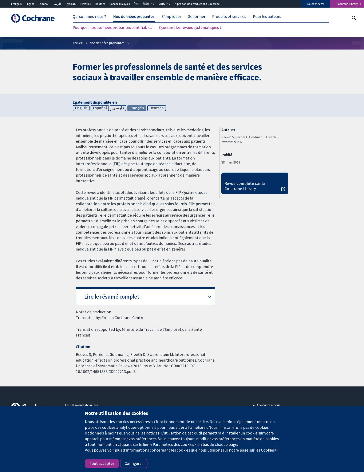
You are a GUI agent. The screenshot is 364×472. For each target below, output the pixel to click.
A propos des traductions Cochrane (197, 4)
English (30, 4)
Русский (71, 4)
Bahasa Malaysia (120, 4)
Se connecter (315, 4)
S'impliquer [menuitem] (171, 16)
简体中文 (165, 4)
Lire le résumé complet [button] (111, 296)
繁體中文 (149, 4)
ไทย (136, 4)
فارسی (56, 4)
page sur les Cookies (257, 450)
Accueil (78, 43)
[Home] (35, 18)
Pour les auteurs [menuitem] (267, 16)
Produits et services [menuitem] (229, 16)
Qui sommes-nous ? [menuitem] (89, 16)
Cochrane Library (347, 4)
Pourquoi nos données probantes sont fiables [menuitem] (112, 27)
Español (43, 4)
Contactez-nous (268, 405)
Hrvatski (85, 4)
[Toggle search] (354, 18)
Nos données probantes (107, 43)
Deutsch (100, 4)
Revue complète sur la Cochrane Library (245, 186)
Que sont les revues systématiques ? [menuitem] (190, 27)
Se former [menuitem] (196, 16)
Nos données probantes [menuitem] (134, 16)
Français (16, 4)
